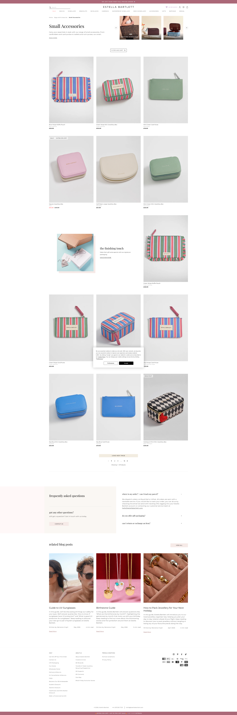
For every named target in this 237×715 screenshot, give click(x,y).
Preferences (110, 363)
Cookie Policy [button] (101, 357)
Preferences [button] (99, 359)
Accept (126, 363)
